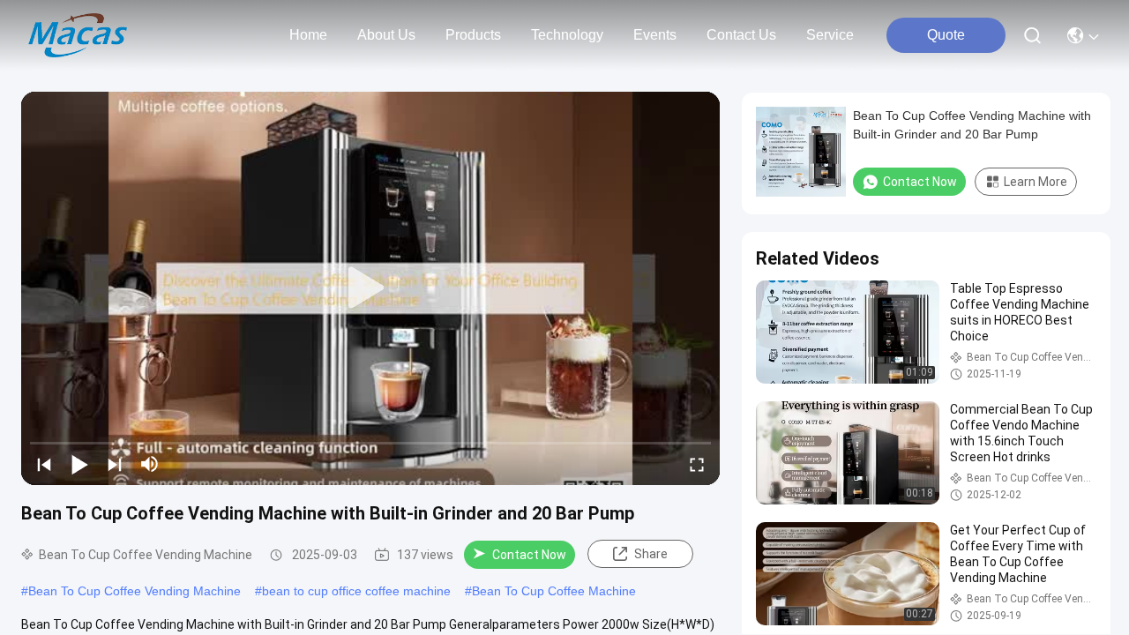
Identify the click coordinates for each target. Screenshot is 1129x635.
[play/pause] (79, 464)
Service (830, 34)
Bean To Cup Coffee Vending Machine (134, 591)
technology (567, 34)
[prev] (44, 464)
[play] (370, 288)
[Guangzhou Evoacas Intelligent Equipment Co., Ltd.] (77, 35)
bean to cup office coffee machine (356, 591)
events (655, 34)
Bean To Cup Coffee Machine (554, 591)
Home (308, 34)
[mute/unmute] (150, 464)
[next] (114, 464)
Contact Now (529, 555)
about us (386, 34)
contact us (741, 34)
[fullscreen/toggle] (696, 464)
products (473, 34)
